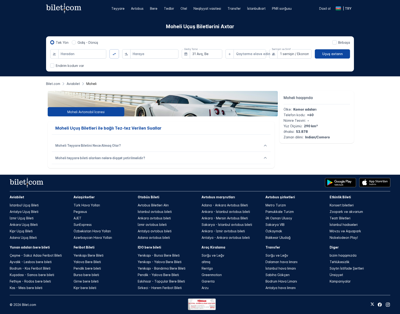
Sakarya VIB (275, 225)
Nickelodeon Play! (344, 237)
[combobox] (82, 54)
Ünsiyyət (336, 275)
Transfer (234, 8)
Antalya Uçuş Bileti (24, 212)
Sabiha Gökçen (278, 275)
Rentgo (207, 268)
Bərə (153, 8)
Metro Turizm (276, 205)
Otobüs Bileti (148, 197)
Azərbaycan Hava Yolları (93, 237)
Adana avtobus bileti (154, 237)
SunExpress (83, 225)
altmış (206, 262)
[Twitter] (372, 304)
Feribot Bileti (84, 247)
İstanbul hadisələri (344, 225)
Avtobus (137, 8)
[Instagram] (387, 304)
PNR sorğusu (282, 8)
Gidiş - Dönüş (88, 42)
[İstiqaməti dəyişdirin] (114, 54)
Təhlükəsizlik (340, 262)
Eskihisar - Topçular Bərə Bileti (161, 281)
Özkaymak (274, 231)
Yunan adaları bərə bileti (30, 247)
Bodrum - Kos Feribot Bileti (30, 268)
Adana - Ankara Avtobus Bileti (225, 205)
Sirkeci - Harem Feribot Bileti (160, 288)
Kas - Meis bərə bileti (26, 288)
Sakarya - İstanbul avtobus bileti (227, 225)
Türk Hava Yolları (87, 205)
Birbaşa (344, 42)
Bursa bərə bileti (86, 275)
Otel (184, 8)
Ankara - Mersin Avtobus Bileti (225, 218)
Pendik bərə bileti (87, 268)
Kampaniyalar (340, 281)
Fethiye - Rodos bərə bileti (30, 281)
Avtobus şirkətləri (280, 197)
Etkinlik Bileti (340, 197)
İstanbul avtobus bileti (155, 212)
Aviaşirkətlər (84, 197)
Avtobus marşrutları (218, 197)
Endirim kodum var (70, 66)
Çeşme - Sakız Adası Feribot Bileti (36, 255)
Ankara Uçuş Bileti (24, 225)
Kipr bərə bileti (85, 288)
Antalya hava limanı (281, 288)
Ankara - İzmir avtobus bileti (223, 231)
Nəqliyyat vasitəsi (207, 8)
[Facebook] (379, 304)
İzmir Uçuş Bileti (22, 218)
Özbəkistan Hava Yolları (92, 231)
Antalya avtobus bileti (155, 231)
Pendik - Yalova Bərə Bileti (158, 275)
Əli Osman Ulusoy (279, 218)
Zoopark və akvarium (346, 212)
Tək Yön (62, 42)
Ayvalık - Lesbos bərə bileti (31, 262)
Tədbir (169, 8)
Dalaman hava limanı (281, 262)
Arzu (205, 288)
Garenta (208, 281)
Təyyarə (118, 8)
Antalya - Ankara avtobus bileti (226, 237)
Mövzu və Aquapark (345, 231)
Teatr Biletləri (340, 218)
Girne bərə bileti (86, 281)
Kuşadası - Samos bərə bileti (32, 275)
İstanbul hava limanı (281, 268)
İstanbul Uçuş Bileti (24, 205)
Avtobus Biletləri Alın (153, 205)
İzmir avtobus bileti (152, 225)
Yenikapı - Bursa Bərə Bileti (159, 255)
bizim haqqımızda (343, 255)
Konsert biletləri (342, 205)
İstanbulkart (256, 8)
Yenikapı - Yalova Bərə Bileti (159, 262)
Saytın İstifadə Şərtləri (347, 268)
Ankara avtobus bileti (154, 218)
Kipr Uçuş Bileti (21, 231)
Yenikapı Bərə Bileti (88, 255)
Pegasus (80, 212)
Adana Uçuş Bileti (23, 237)
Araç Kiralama (213, 247)
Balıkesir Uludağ (278, 237)
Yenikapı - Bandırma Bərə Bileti (161, 268)
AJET (77, 218)
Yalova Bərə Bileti (87, 262)
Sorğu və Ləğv (213, 255)
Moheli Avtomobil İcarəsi (86, 112)
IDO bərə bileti (149, 247)
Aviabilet (17, 197)
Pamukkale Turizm (280, 212)
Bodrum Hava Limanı (281, 281)
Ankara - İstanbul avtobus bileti (226, 212)
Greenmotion (212, 275)
